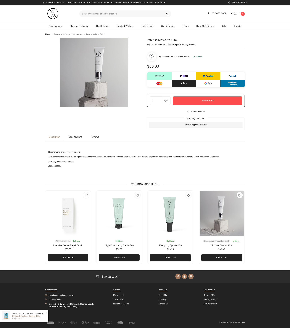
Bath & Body (148, 26)
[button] (196, 111)
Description (54, 137)
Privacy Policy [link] (210, 299)
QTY (166, 100)
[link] (178, 276)
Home (186, 26)
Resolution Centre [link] (121, 304)
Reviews (95, 137)
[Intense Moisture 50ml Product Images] (94, 72)
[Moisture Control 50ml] (221, 213)
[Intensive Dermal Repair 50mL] (68, 213)
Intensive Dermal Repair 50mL (67, 245)
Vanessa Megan (63, 241)
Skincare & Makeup (79, 26)
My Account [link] (118, 295)
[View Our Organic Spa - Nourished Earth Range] (151, 56)
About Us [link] (163, 295)
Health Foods (102, 26)
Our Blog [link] (162, 299)
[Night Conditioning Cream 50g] (119, 213)
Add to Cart (207, 100)
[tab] (55, 137)
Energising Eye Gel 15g (170, 245)
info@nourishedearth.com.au (61, 295)
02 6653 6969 (219, 13)
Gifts (224, 26)
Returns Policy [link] (210, 304)
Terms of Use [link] (210, 295)
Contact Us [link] (163, 304)
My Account (239, 2)
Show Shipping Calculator (196, 125)
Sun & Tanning (168, 26)
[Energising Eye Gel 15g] (170, 213)
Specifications (75, 137)
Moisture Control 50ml (221, 245)
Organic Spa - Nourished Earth (175, 57)
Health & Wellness (125, 26)
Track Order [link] (118, 299)
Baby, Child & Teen (205, 26)
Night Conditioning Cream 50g (119, 245)
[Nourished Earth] (60, 14)
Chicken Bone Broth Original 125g (26, 316)
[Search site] (167, 13)
